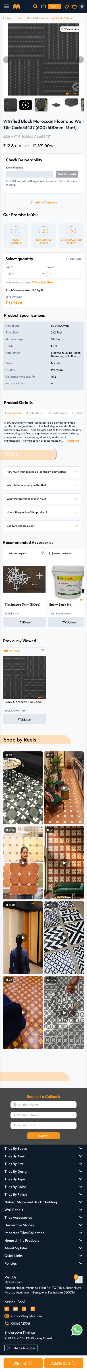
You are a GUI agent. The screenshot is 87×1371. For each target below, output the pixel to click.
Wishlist (20, 1363)
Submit (43, 1135)
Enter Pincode (14, 167)
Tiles (19, 18)
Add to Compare (17, 553)
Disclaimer (79, 413)
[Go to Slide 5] (72, 105)
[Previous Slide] (6, 59)
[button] (43, 59)
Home (7, 18)
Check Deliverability (67, 174)
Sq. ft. (10, 267)
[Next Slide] (80, 59)
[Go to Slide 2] (26, 105)
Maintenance (58, 413)
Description (13, 413)
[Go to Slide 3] (41, 105)
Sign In (54, 6)
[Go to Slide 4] (56, 105)
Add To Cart (60, 1363)
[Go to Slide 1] (10, 105)
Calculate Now (43, 282)
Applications (35, 413)
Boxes (50, 267)
